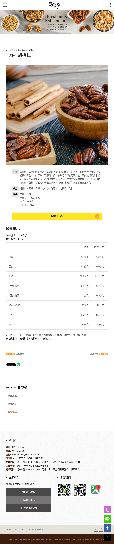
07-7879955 (18, 447)
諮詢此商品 (57, 216)
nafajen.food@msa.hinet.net (25, 454)
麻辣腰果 (98, 354)
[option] (57, 115)
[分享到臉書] (101, 530)
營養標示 (13, 228)
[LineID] (107, 519)
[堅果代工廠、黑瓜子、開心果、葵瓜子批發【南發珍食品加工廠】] (57, 22)
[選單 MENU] (110, 5)
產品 (13, 50)
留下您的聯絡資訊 (28, 508)
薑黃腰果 (16, 354)
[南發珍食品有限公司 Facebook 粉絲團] (79, 489)
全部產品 (12, 395)
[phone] (107, 509)
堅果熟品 (21, 50)
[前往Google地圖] (95, 489)
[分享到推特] (96, 530)
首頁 (7, 50)
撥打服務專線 (28, 491)
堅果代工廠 (73, 335)
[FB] (107, 528)
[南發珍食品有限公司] (57, 5)
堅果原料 (12, 404)
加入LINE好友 (28, 500)
